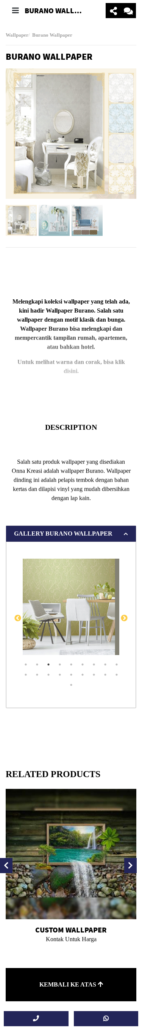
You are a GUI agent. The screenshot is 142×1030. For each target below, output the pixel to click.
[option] (71, 133)
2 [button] (37, 664)
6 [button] (82, 664)
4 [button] (60, 664)
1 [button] (26, 664)
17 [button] (105, 674)
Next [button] (124, 618)
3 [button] (48, 664)
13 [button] (60, 674)
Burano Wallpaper (52, 35)
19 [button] (71, 685)
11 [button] (37, 674)
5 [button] (71, 664)
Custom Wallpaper (71, 929)
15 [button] (82, 674)
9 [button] (116, 664)
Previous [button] (18, 618)
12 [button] (48, 674)
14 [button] (71, 674)
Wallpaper (17, 35)
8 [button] (105, 664)
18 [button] (116, 674)
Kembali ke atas (68, 984)
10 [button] (26, 674)
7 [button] (94, 664)
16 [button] (94, 674)
